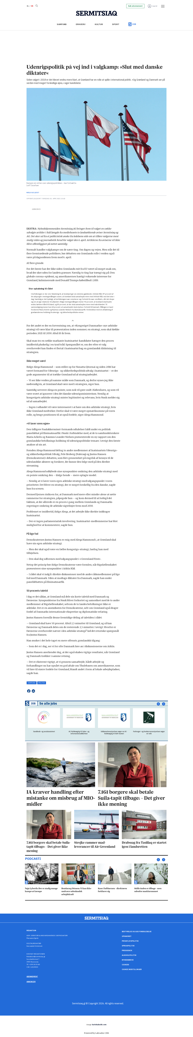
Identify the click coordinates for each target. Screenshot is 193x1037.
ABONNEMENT (32, 976)
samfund (31, 683)
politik (41, 683)
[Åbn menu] (162, 6)
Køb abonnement (135, 6)
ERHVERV (80, 24)
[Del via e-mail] (33, 691)
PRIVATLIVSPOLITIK (130, 941)
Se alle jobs (48, 703)
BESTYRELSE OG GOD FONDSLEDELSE (137, 932)
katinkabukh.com (99, 1025)
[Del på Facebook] (29, 691)
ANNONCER (31, 981)
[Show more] (73, 320)
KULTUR (99, 24)
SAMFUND (62, 24)
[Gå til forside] (96, 13)
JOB (134, 24)
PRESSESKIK (127, 950)
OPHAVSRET (127, 936)
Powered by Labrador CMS (96, 1033)
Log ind (154, 6)
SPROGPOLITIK (128, 946)
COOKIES (125, 965)
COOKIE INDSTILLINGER (132, 969)
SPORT (115, 24)
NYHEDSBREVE (128, 960)
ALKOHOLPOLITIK (129, 955)
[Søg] (36, 6)
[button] (158, 704)
